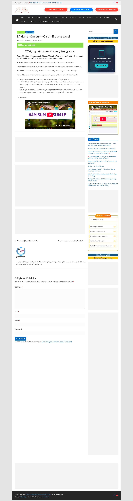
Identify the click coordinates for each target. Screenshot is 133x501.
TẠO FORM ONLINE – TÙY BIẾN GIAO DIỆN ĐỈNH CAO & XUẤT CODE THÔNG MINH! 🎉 (44, 3)
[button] (24, 17)
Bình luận (19, 287)
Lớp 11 (23, 22)
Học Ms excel (20, 32)
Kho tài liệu (43, 22)
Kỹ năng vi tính (30, 32)
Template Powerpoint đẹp (103, 258)
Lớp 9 (97, 17)
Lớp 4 (55, 17)
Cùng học (55, 22)
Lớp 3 (46, 17)
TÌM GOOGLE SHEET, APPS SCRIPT (106, 9)
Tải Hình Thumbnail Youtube (103, 41)
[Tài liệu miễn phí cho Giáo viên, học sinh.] (17, 19)
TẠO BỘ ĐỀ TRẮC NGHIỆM (81, 9)
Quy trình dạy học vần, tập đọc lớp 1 (70, 241)
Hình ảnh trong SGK (103, 255)
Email (17, 320)
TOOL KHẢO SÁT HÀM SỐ (56, 9)
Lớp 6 (72, 17)
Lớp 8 (89, 17)
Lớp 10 (106, 17)
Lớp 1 (29, 17)
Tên (17, 312)
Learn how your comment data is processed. (57, 342)
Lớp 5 (63, 17)
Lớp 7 (80, 17)
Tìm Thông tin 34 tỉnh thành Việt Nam (103, 38)
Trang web (18, 329)
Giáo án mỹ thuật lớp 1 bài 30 (27, 241)
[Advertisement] (50, 149)
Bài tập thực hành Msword (96, 166)
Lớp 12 (32, 22)
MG (22, 17)
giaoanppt (28, 40)
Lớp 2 (38, 17)
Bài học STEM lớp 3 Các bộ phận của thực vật (101, 148)
